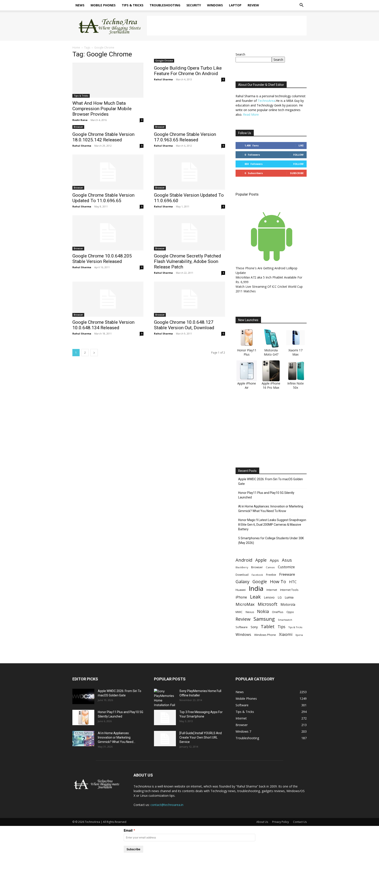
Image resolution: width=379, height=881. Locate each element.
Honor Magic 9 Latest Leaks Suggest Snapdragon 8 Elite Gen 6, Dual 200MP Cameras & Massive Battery (272, 524)
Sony (254, 627)
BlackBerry (242, 567)
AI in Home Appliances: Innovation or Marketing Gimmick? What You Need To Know (270, 509)
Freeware (287, 574)
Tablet (268, 626)
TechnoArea (266, 101)
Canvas (270, 567)
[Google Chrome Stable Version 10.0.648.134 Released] (107, 299)
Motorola (288, 604)
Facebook (257, 574)
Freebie (271, 575)
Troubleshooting (165, 5)
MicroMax (245, 604)
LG (280, 597)
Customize (286, 567)
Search (240, 54)
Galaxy (242, 581)
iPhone (241, 597)
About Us (262, 822)
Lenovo (269, 597)
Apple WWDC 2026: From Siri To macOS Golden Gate (270, 481)
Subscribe (297, 173)
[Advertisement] (227, 26)
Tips (281, 626)
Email (128, 830)
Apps (274, 560)
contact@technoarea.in (166, 805)
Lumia (289, 597)
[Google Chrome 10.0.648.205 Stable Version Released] (107, 232)
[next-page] (94, 352)
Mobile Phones (103, 5)
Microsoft (267, 604)
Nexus (250, 612)
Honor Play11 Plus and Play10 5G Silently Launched (266, 495)
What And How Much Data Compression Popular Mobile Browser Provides (102, 109)
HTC (293, 581)
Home (76, 47)
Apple (261, 560)
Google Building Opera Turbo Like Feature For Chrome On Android (188, 70)
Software (242, 627)
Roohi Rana (80, 120)
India (256, 588)
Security (193, 5)
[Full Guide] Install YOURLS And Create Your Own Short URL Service (200, 737)
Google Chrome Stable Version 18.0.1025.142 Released (103, 137)
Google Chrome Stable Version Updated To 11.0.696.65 (103, 197)
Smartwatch (285, 619)
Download (242, 575)
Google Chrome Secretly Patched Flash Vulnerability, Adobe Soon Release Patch (187, 261)
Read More (251, 114)
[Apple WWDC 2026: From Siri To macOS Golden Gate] (83, 696)
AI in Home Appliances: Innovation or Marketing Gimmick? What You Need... (116, 737)
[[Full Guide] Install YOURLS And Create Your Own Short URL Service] (165, 738)
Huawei (241, 590)
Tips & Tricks (132, 5)
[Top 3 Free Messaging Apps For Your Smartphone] (165, 717)
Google (259, 581)
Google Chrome (164, 60)
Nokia (263, 611)
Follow (298, 154)
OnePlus (277, 612)
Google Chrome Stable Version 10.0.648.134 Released (103, 325)
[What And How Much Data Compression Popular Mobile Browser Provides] (107, 80)
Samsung (264, 619)
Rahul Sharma (163, 79)
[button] (301, 6)
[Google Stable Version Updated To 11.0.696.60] (189, 172)
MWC (239, 612)
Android (244, 560)
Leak (255, 596)
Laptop (235, 5)
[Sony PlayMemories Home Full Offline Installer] (165, 698)
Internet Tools (289, 590)
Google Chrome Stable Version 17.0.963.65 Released (185, 137)
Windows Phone (265, 635)
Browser (78, 126)
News (79, 5)
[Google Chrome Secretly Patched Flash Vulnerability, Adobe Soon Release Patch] (189, 232)
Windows (215, 5)
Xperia (299, 634)
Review (253, 5)
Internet (271, 590)
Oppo (290, 612)
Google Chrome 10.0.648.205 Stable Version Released (102, 258)
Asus (287, 560)
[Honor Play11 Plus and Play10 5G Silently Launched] (83, 717)
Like (301, 145)
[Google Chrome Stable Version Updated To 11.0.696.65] (107, 172)
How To (278, 581)
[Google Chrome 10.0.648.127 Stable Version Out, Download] (189, 299)
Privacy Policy (280, 822)
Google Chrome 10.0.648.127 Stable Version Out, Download (184, 325)
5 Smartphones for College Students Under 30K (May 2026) (271, 540)
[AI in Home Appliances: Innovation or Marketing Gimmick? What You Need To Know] (83, 738)
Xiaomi (285, 634)
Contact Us (300, 822)
